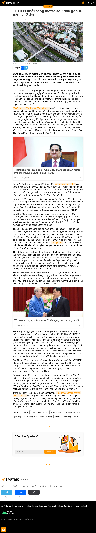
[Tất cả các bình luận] (3, 529)
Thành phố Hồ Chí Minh (72, 412)
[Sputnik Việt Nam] (11, 4)
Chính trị (24, 486)
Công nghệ (57, 242)
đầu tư (76, 417)
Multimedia (59, 486)
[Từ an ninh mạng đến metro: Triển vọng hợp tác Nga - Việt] (48, 302)
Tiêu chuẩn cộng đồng (43, 506)
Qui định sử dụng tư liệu (17, 506)
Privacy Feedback (80, 506)
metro (33, 412)
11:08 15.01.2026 (19, 19)
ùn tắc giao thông (46, 417)
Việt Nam (17, 412)
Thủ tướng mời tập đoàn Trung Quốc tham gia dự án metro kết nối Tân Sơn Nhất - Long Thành (47, 171)
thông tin (25, 412)
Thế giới (14, 486)
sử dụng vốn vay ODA (65, 184)
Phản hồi (30, 506)
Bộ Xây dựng (67, 417)
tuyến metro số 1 (43, 412)
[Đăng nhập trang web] (87, 2)
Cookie (54, 506)
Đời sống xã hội (45, 486)
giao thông (17, 417)
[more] (80, 177)
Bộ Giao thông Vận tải (31, 417)
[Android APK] (8, 512)
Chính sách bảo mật (65, 506)
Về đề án (4, 506)
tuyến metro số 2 (56, 412)
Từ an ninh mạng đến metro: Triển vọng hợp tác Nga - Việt (47, 320)
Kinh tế (33, 486)
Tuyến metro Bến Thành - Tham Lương (31, 108)
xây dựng (57, 417)
